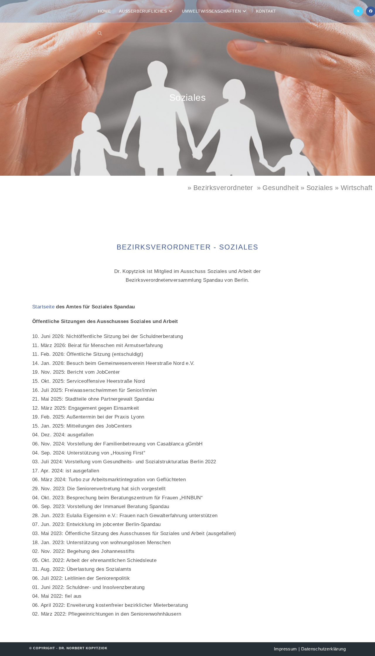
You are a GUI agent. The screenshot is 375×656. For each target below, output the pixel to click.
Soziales (319, 188)
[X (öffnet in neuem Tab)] (358, 11)
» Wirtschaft (353, 188)
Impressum (285, 648)
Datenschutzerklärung (323, 648)
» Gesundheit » (281, 188)
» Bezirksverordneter (220, 188)
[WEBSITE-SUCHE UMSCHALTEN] (100, 34)
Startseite (43, 307)
